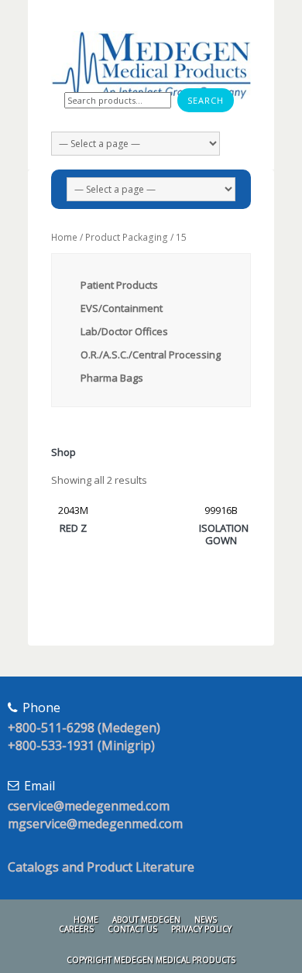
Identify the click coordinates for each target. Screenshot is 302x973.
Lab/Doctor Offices (124, 331)
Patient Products (119, 285)
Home (64, 237)
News (205, 919)
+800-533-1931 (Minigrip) (81, 745)
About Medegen (146, 919)
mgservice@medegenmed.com (95, 823)
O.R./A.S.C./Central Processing (151, 354)
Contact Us (132, 928)
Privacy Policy (201, 928)
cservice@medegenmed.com (89, 805)
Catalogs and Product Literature (101, 866)
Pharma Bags (112, 378)
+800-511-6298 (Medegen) (84, 727)
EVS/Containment (122, 308)
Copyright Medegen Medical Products (151, 959)
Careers (76, 928)
